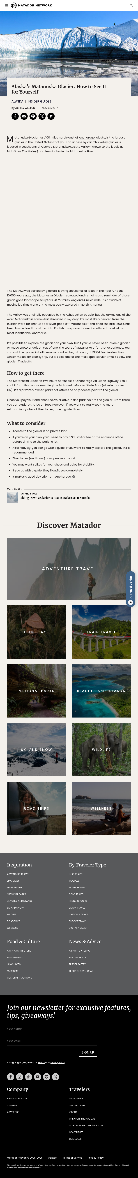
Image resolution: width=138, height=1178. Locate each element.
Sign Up (104, 602)
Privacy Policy (90, 611)
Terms (74, 611)
